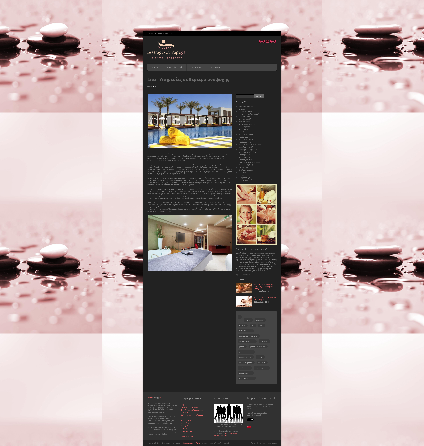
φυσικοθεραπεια (245, 373)
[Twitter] (263, 41)
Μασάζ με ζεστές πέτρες (248, 152)
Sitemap (262, 443)
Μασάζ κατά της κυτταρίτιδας (250, 144)
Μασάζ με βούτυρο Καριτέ (248, 150)
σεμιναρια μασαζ (245, 362)
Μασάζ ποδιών (244, 157)
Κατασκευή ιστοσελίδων (192, 443)
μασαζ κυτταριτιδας (257, 347)
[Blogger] (274, 41)
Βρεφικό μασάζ (244, 122)
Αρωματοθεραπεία (187, 431)
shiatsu (242, 325)
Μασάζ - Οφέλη (186, 420)
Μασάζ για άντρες (245, 132)
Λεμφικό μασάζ (244, 127)
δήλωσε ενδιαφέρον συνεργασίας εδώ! (225, 434)
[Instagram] (271, 41)
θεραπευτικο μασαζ (246, 341)
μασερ (260, 357)
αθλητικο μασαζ (245, 331)
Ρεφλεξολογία (244, 167)
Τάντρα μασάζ (244, 175)
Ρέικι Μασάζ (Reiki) (246, 165)
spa (252, 325)
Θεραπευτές (196, 67)
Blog (182, 405)
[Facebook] (260, 41)
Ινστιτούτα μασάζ (187, 423)
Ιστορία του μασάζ (187, 418)
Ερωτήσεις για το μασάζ (189, 407)
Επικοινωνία (215, 67)
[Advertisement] (66, 15)
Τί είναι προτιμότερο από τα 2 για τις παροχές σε (265, 298)
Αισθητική (184, 428)
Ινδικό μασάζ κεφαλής (247, 124)
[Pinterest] (267, 41)
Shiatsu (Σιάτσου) (245, 111)
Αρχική (155, 67)
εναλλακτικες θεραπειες (248, 336)
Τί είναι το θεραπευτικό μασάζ (192, 415)
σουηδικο (261, 362)
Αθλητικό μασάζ (245, 119)
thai (261, 325)
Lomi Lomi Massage (246, 106)
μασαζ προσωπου (245, 352)
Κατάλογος (184, 413)
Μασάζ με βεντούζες (246, 147)
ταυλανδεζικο (244, 368)
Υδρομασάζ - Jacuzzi (246, 178)
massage (259, 320)
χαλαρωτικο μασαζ (246, 378)
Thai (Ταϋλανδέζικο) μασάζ (249, 114)
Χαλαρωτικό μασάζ (246, 180)
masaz (247, 320)
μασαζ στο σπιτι (245, 357)
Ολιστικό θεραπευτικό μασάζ (249, 162)
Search (259, 96)
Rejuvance (242, 109)
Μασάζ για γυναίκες (246, 134)
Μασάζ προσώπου (245, 160)
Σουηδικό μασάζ (245, 172)
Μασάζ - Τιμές (186, 426)
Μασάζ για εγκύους (246, 137)
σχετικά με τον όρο (243, 275)
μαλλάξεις (264, 341)
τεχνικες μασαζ (261, 368)
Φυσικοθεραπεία (187, 436)
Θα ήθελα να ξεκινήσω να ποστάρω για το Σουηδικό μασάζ (263, 286)
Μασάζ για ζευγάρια (246, 139)
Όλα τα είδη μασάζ (174, 67)
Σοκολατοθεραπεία (246, 170)
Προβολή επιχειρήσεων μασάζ (192, 410)
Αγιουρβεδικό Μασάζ (246, 117)
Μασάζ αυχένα (244, 129)
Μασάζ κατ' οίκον (245, 142)
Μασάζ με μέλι (244, 155)
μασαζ (241, 347)
